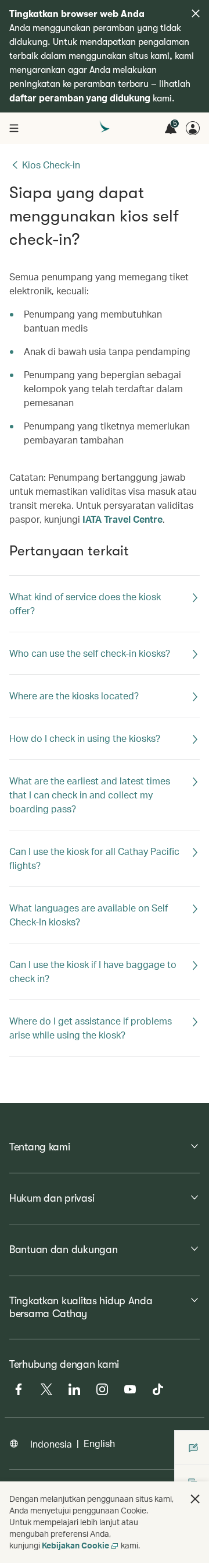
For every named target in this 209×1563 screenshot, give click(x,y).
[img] (196, 13)
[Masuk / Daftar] (193, 128)
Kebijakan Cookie (75, 1545)
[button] (195, 1499)
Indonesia (51, 1444)
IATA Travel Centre (122, 519)
